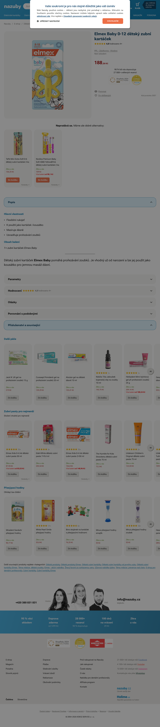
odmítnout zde (43, 16)
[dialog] (80, 14)
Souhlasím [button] (112, 21)
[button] (48, 21)
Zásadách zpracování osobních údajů (80, 16)
